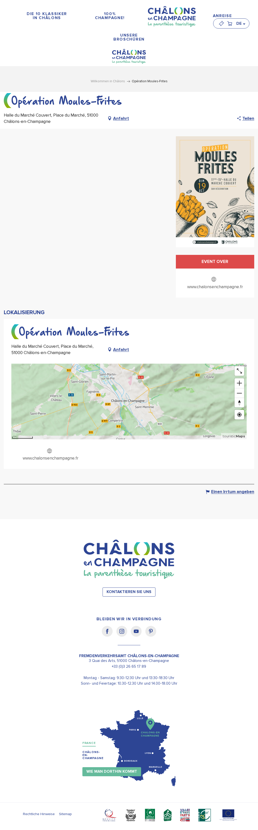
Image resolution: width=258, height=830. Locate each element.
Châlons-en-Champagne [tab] (93, 755)
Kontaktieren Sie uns (129, 592)
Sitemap (65, 814)
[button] (240, 23)
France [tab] (89, 743)
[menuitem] (46, 16)
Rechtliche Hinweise (39, 814)
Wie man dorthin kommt (111, 771)
